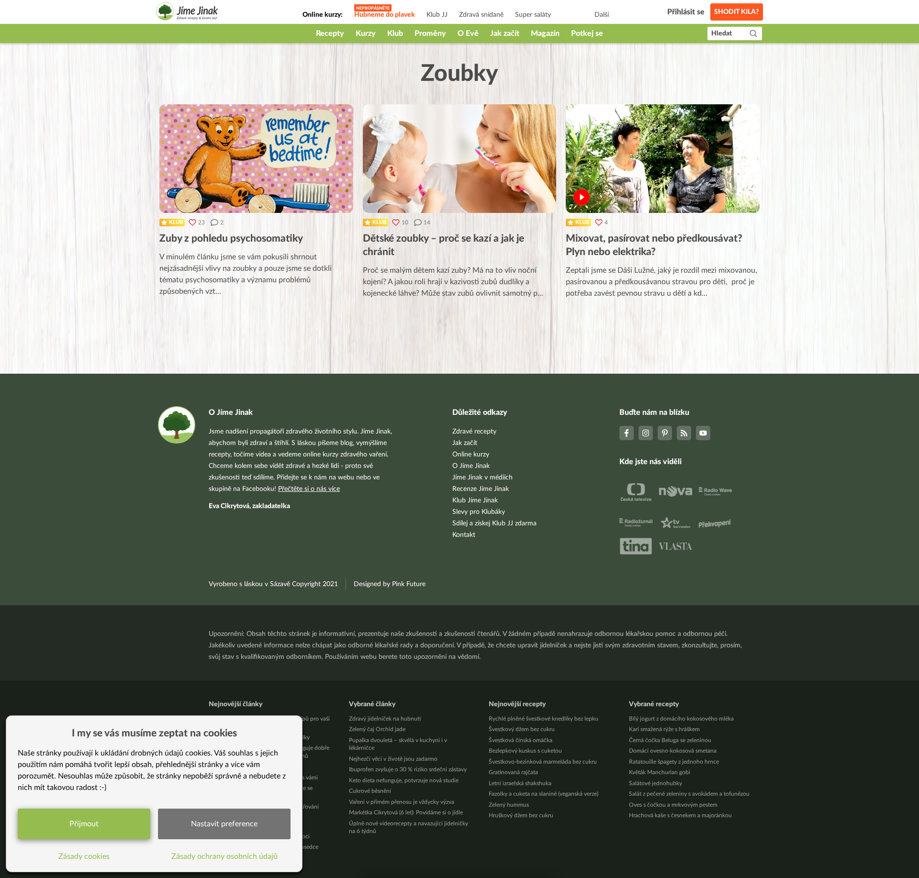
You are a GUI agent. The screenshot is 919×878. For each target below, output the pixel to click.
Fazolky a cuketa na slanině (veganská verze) (543, 794)
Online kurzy (470, 454)
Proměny (430, 33)
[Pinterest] (665, 433)
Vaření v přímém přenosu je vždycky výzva (401, 802)
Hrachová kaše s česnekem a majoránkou (680, 815)
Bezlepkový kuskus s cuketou (525, 751)
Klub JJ (437, 14)
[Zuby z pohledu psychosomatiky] (256, 158)
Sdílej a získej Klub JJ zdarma (494, 523)
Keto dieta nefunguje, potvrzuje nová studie (404, 780)
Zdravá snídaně (481, 14)
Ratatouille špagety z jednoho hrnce (674, 762)
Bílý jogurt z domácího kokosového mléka (681, 719)
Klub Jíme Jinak (475, 500)
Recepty (330, 33)
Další (601, 14)
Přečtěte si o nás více (309, 489)
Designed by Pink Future (390, 584)
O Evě (468, 33)
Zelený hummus (509, 805)
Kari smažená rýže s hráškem (664, 729)
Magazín (545, 33)
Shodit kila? (736, 12)
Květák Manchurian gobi (659, 772)
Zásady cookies (84, 856)
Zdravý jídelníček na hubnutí (385, 719)
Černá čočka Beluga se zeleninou (670, 740)
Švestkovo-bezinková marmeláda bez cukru (543, 762)
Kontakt (463, 535)
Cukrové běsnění (370, 791)
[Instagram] (646, 433)
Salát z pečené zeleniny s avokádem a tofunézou (689, 794)
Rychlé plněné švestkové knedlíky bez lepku (543, 719)
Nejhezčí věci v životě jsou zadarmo (393, 759)
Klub (395, 33)
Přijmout (84, 824)
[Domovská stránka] (187, 12)
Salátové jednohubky (655, 783)
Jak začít (504, 33)
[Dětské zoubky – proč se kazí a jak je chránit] (460, 158)
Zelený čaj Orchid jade (377, 729)
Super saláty (533, 14)
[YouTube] (703, 433)
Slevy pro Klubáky (478, 512)
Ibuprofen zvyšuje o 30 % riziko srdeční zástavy (408, 769)
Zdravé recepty (474, 431)
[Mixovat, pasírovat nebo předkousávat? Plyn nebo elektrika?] (663, 158)
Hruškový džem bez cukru (521, 815)
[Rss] (684, 433)
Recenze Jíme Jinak (480, 489)
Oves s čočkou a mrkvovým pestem (673, 805)
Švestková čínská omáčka (520, 740)
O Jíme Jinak (471, 466)
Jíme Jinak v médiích (482, 477)
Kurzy (366, 33)
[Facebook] (626, 433)
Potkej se (587, 33)
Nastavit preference (224, 824)
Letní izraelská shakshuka (520, 783)
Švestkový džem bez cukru (522, 729)
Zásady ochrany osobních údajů (224, 856)
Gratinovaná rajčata (513, 772)
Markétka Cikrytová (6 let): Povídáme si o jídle (406, 812)
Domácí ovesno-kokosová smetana (673, 751)
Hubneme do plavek (384, 14)
